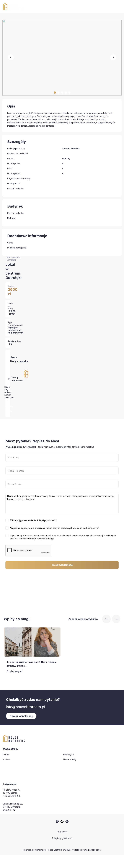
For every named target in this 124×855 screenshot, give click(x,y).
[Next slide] (116, 619)
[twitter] (57, 821)
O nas (6, 754)
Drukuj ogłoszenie (17, 378)
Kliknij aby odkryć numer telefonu (8, 392)
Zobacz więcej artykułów (83, 618)
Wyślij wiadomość (62, 564)
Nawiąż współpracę (21, 716)
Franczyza (68, 754)
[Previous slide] (106, 619)
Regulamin (62, 831)
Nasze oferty (69, 759)
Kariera (6, 759)
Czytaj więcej (14, 671)
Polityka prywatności (62, 838)
